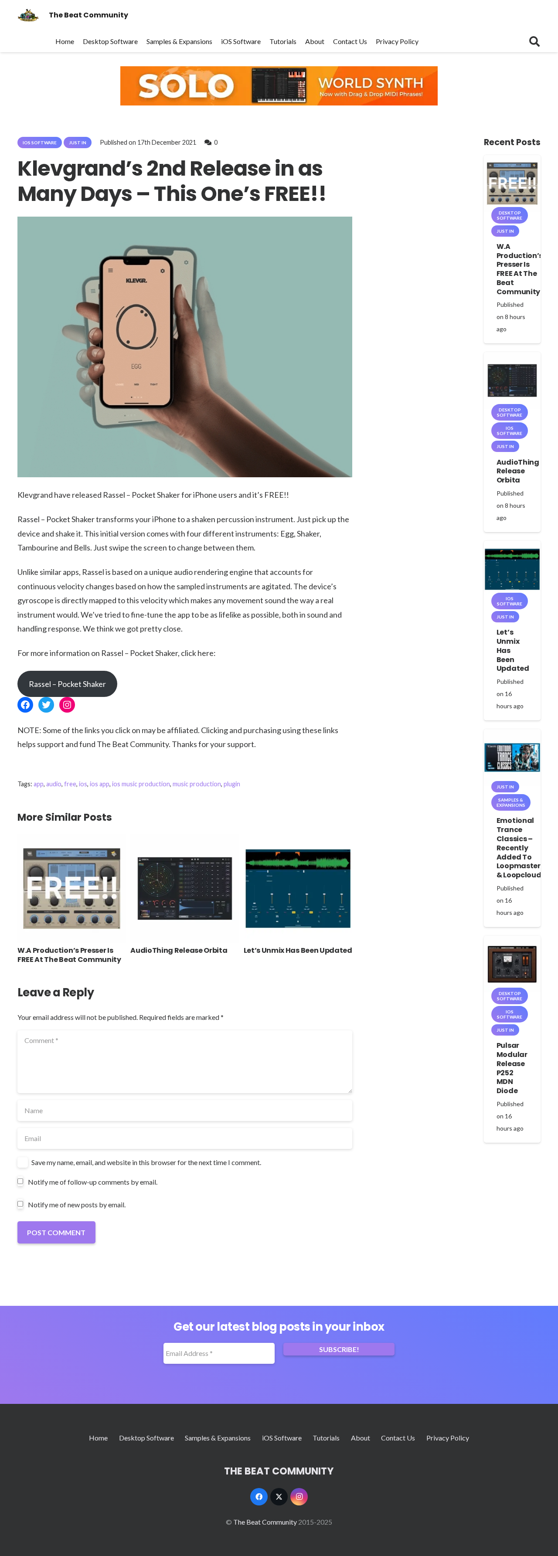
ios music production (141, 784)
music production (197, 784)
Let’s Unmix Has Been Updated (298, 950)
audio (53, 784)
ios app (99, 784)
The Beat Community (265, 1522)
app (39, 784)
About (360, 1438)
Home (98, 1438)
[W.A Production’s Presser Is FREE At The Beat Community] (71, 840)
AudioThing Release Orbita (178, 950)
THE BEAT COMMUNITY (279, 1471)
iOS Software (282, 1438)
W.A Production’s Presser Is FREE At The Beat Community (69, 955)
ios (83, 784)
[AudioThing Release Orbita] (184, 840)
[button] (534, 41)
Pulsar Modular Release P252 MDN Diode (512, 1068)
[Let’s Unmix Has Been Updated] (298, 840)
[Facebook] (259, 1496)
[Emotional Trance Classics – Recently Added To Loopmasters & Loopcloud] (512, 735)
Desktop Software (146, 1438)
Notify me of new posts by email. (77, 1204)
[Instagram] (299, 1496)
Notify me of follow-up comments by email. (92, 1182)
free (70, 784)
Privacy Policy (447, 1438)
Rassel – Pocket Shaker (67, 684)
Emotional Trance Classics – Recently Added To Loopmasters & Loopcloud (520, 847)
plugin (232, 784)
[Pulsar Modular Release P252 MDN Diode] (512, 942)
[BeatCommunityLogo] (28, 15)
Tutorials (326, 1438)
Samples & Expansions (218, 1438)
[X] (279, 1496)
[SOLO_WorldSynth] (279, 103)
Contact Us (398, 1438)
